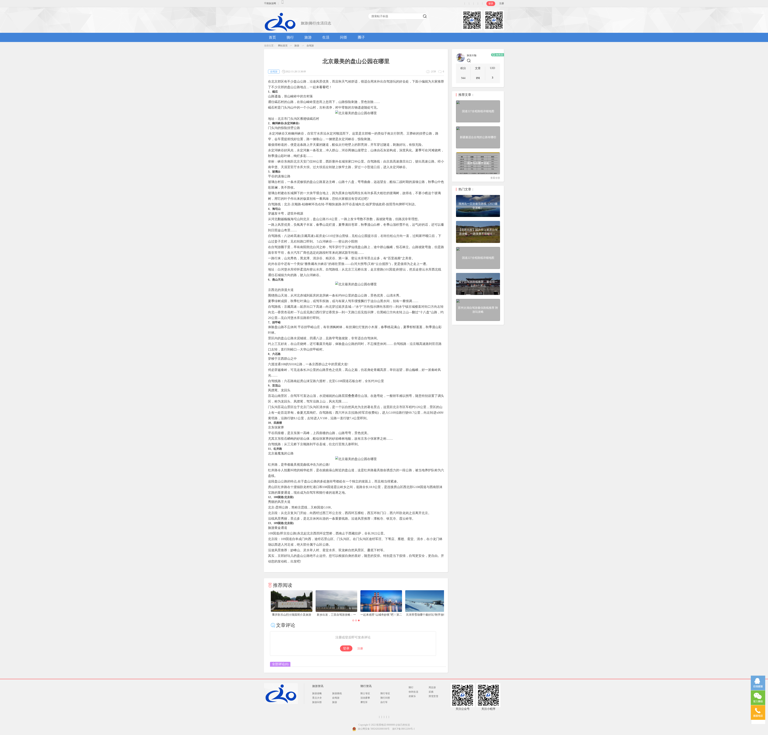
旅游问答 (317, 702)
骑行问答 (385, 697)
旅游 (308, 37)
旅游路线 (337, 693)
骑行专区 (385, 693)
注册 (501, 3)
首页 (272, 37)
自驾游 (310, 45)
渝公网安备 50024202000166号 (374, 728)
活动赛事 (365, 697)
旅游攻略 (317, 693)
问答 (343, 37)
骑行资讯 (366, 686)
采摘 (431, 691)
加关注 (499, 54)
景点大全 (317, 697)
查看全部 (495, 178)
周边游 (432, 687)
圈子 (361, 37)
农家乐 (412, 696)
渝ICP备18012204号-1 (403, 728)
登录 (490, 3)
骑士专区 (365, 693)
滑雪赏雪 (433, 696)
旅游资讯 (317, 686)
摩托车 (364, 702)
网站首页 (283, 45)
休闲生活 (413, 691)
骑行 (290, 37)
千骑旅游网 (270, 3)
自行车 (384, 702)
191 (478, 78)
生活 (325, 37)
